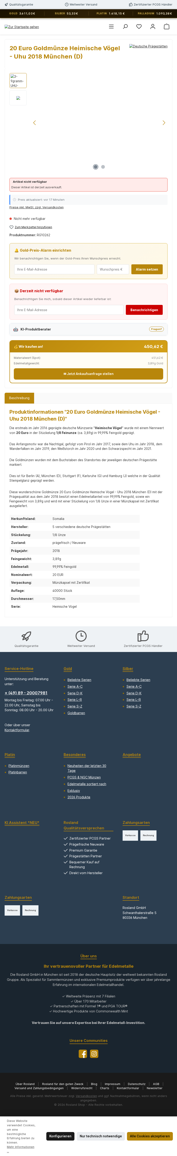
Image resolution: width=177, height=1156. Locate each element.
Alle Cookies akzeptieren (150, 1136)
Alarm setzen (147, 269)
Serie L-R (75, 700)
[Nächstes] (163, 122)
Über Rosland (25, 1084)
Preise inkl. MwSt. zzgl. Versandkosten (36, 207)
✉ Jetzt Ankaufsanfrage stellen (89, 374)
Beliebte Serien (79, 680)
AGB (156, 1084)
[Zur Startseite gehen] (22, 26)
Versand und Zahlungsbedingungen (40, 1088)
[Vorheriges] (34, 122)
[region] (88, 122)
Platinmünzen (19, 766)
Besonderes (75, 754)
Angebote (132, 754)
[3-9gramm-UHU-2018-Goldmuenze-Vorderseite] (99, 122)
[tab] (19, 398)
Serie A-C (75, 686)
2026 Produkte (79, 797)
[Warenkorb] (166, 26)
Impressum (113, 1084)
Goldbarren (76, 713)
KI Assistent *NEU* (22, 822)
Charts (105, 1088)
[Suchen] (125, 26)
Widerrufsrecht (82, 1088)
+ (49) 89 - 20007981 (26, 692)
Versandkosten (86, 1096)
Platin (10, 754)
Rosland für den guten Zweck (63, 1084)
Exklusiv (74, 791)
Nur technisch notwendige (101, 1136)
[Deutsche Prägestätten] (148, 54)
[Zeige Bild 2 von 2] (103, 167)
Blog (94, 1084)
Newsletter (154, 1088)
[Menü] (111, 26)
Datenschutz (137, 1084)
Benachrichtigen (144, 310)
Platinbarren (18, 772)
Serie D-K (75, 693)
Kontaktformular (17, 730)
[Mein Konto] (153, 26)
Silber (128, 668)
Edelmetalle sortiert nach (87, 784)
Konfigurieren (60, 1136)
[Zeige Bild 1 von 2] (95, 167)
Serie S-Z (75, 706)
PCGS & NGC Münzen (84, 777)
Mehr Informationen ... (20, 1149)
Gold (68, 668)
